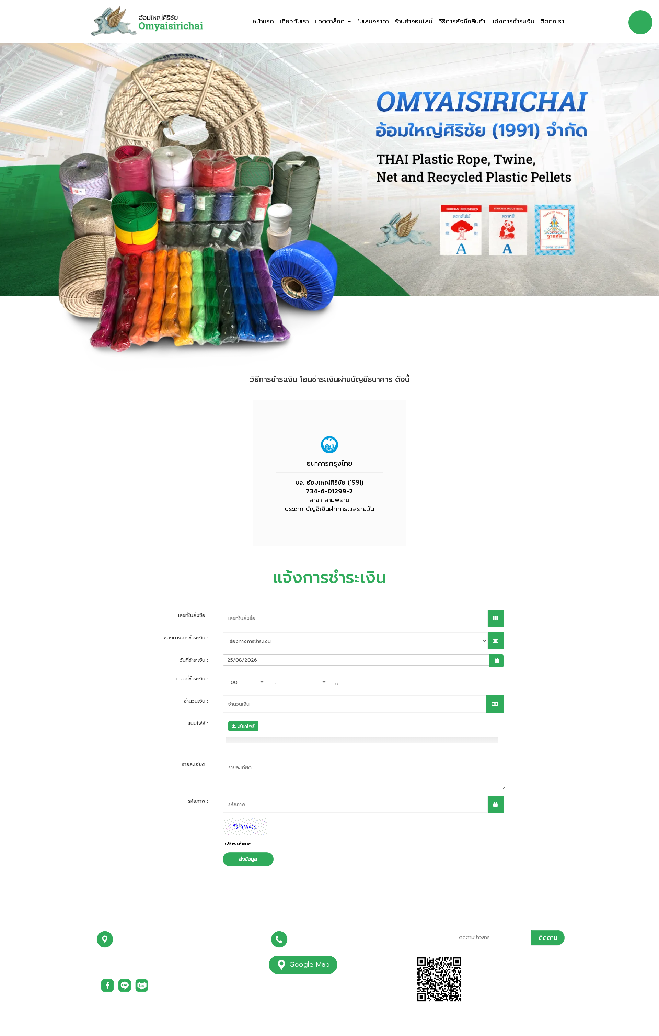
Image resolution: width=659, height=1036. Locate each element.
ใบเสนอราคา (373, 21)
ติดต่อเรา (552, 21)
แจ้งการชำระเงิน (512, 21)
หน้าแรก (263, 21)
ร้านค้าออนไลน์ (413, 21)
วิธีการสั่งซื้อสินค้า (461, 21)
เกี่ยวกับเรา (294, 21)
